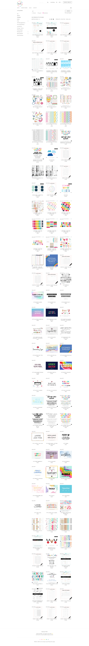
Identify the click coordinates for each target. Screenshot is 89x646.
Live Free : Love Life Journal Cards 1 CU (51, 250)
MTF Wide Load (37, 512)
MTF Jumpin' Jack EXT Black (38, 426)
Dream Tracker (65, 178)
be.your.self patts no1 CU (52, 124)
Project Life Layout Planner (37, 548)
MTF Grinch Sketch (51, 372)
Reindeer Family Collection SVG (51, 548)
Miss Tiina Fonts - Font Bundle (52, 268)
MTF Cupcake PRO (52, 337)
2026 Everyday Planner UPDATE (37, 35)
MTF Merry (65, 443)
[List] (51, 19)
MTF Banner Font (52, 302)
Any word (39, 12)
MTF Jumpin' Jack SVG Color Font (66, 426)
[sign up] (47, 639)
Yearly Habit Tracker (38, 618)
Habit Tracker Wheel (52, 195)
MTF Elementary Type (38, 355)
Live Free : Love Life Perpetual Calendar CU (37, 268)
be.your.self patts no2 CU (66, 124)
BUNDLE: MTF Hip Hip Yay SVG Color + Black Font (65, 142)
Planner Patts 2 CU (37, 530)
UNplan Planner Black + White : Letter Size (37, 601)
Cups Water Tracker (66, 160)
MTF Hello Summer (65, 390)
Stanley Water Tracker (37, 565)
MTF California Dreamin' (37, 319)
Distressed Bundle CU (52, 178)
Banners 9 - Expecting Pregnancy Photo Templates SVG (38, 89)
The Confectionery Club (51, 583)
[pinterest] (43, 639)
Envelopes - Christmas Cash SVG (37, 196)
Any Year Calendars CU (37, 70)
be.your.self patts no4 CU (51, 142)
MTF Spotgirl (52, 478)
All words (34, 12)
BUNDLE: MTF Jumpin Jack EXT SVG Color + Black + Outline (38, 160)
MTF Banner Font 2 (66, 302)
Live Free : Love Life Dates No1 (51, 214)
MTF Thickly (52, 495)
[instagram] (40, 639)
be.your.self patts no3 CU (37, 142)
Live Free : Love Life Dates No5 (65, 232)
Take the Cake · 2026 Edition (51, 566)
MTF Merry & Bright (37, 461)
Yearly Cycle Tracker (66, 600)
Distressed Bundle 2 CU (37, 178)
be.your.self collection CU (51, 89)
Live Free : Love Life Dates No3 (37, 232)
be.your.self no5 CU (37, 124)
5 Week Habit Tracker (52, 52)
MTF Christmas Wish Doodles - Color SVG (38, 338)
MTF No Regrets (65, 461)
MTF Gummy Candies (37, 390)
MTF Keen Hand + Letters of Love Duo (51, 444)
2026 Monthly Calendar (65, 34)
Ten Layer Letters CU (38, 583)
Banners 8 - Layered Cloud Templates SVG (66, 71)
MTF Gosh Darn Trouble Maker (37, 373)
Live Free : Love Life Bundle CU (37, 214)
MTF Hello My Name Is (52, 390)
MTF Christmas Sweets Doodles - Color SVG (66, 320)
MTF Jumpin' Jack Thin (38, 443)
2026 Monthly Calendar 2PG (37, 53)
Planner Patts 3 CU (51, 530)
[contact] (48, 639)
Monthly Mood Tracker (37, 285)
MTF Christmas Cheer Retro (52, 320)
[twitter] (45, 639)
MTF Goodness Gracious (65, 355)
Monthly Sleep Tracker (51, 285)
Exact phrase (46, 12)
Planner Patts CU (66, 530)
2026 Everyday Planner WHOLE (51, 35)
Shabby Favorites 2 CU (66, 547)
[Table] (53, 19)
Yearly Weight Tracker (65, 618)
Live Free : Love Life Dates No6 (37, 250)
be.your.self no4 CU (65, 106)
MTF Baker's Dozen (37, 302)
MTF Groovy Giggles (66, 372)
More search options (68, 12)
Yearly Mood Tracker (52, 618)
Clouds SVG (51, 160)
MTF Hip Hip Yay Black (52, 407)
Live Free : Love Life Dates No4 (51, 232)
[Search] (47, 2)
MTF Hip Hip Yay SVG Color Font (66, 408)
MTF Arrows (66, 285)
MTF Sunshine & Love (38, 495)
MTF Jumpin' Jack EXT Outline (52, 426)
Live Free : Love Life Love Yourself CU (65, 250)
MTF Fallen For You (51, 355)
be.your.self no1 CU (65, 88)
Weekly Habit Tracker (52, 600)
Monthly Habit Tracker (65, 267)
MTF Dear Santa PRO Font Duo (65, 338)
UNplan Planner (66, 583)
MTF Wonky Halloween (51, 512)
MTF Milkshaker (51, 461)
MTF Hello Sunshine (37, 407)
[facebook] (41, 639)
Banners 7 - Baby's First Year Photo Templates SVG (51, 71)
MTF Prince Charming (38, 478)
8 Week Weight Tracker (66, 52)
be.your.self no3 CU (51, 106)
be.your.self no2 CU (37, 106)
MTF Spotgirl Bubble (66, 478)
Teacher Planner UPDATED (66, 566)
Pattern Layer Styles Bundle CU (66, 513)
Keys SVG (66, 195)
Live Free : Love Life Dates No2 (65, 214)
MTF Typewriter (65, 495)
